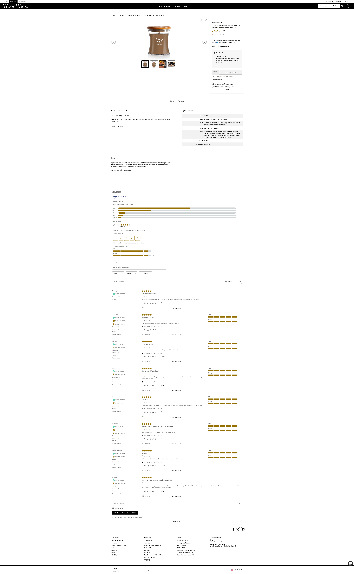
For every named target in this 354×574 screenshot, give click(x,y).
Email (212, 540)
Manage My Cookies (183, 543)
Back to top (177, 521)
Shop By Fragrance (164, 6)
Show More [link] (227, 89)
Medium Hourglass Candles (153, 15)
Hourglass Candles (134, 15)
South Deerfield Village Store (153, 555)
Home (113, 15)
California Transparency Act (186, 550)
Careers (113, 552)
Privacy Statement (183, 540)
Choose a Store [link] (221, 56)
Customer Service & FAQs (152, 545)
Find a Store (148, 548)
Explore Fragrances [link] (117, 126)
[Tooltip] (234, 42)
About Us (114, 550)
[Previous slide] (113, 42)
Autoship (147, 552)
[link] (329, 1)
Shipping (147, 560)
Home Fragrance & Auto (119, 545)
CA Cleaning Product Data (185, 552)
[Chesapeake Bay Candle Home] (22, 1)
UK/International (149, 557)
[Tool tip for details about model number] (221, 62)
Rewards (147, 550)
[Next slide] (204, 42)
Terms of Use (181, 545)
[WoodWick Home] (13, 1)
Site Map (114, 555)
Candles (177, 6)
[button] (347, 1)
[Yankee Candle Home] (6, 1)
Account (147, 543)
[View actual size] (201, 20)
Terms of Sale (181, 548)
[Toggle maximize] (206, 20)
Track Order (148, 540)
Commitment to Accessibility (186, 555)
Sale (185, 6)
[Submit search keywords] (342, 6)
